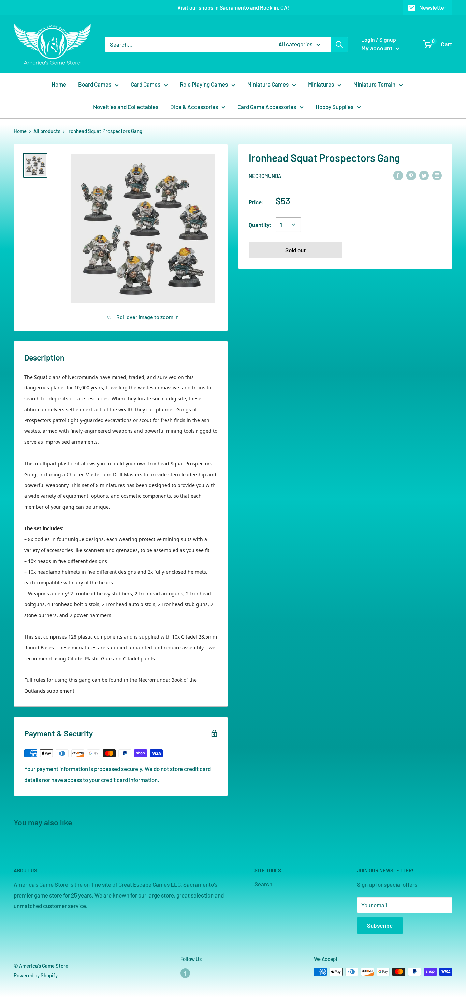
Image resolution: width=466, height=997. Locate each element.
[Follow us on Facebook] (185, 973)
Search (263, 883)
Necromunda (265, 175)
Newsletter (432, 7)
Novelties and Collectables (125, 106)
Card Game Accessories (266, 106)
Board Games (94, 84)
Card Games (145, 84)
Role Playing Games (204, 84)
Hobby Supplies (334, 106)
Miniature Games (268, 84)
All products (46, 131)
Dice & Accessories (194, 106)
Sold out (295, 249)
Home (59, 84)
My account (377, 48)
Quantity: (260, 224)
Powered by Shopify (36, 975)
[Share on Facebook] (398, 175)
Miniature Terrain (374, 84)
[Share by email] (437, 175)
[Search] (339, 44)
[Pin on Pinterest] (411, 175)
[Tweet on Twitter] (424, 175)
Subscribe (380, 925)
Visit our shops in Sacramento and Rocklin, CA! (233, 7)
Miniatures (321, 84)
